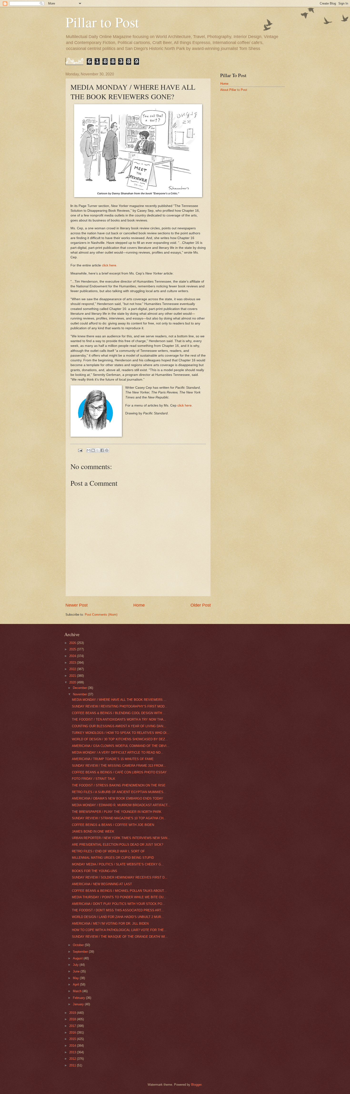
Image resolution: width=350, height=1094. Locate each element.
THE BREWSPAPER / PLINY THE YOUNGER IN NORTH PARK (116, 812)
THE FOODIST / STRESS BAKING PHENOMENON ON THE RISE (118, 785)
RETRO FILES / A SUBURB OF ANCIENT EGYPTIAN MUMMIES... (119, 792)
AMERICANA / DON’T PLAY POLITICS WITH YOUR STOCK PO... (118, 904)
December (80, 688)
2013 (73, 1052)
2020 (73, 682)
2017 (73, 1026)
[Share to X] (97, 450)
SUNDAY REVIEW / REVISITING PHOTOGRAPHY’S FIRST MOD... (119, 706)
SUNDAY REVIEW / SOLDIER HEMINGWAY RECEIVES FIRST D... (119, 877)
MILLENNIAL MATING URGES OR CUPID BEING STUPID (113, 857)
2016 (73, 1032)
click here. (109, 265)
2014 (73, 1045)
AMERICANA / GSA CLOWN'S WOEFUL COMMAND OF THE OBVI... (120, 746)
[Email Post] (80, 450)
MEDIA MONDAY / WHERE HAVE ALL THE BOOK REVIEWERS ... (119, 700)
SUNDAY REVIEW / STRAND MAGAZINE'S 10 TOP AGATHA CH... (119, 818)
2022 (73, 669)
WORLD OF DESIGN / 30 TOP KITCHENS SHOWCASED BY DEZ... (120, 739)
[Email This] (88, 450)
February (79, 998)
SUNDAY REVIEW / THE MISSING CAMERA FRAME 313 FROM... (119, 765)
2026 (73, 643)
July (76, 964)
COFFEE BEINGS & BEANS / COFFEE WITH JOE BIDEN (113, 825)
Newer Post (76, 605)
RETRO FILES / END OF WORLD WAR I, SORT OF (108, 851)
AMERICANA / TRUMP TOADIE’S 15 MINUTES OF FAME (113, 759)
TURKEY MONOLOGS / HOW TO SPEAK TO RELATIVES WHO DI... (120, 733)
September (81, 951)
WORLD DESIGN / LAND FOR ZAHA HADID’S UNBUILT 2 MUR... (118, 917)
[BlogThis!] (93, 450)
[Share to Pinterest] (106, 450)
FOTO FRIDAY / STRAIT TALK (93, 778)
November (80, 694)
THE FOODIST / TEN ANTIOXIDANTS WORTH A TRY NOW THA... (119, 719)
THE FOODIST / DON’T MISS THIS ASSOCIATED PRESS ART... (118, 910)
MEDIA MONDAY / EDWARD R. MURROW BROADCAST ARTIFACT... (121, 805)
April (76, 984)
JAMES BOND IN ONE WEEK (93, 831)
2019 (73, 1013)
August (78, 958)
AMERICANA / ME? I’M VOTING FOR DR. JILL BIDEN (110, 923)
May (76, 978)
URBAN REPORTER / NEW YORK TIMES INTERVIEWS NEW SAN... (121, 838)
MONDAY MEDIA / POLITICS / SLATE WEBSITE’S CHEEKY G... (118, 864)
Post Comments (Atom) (101, 614)
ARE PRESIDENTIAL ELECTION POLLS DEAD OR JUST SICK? (117, 844)
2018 (73, 1019)
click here (184, 405)
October (79, 945)
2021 (73, 675)
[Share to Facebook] (102, 450)
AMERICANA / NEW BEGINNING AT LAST (102, 884)
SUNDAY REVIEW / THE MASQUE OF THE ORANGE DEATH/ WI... (120, 936)
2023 (73, 662)
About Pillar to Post (233, 90)
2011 (73, 1065)
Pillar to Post (102, 21)
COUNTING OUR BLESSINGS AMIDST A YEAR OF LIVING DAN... (119, 726)
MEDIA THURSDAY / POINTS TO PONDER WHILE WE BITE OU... (119, 897)
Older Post (200, 605)
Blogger (196, 1084)
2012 (73, 1058)
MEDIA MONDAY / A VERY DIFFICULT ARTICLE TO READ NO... (117, 752)
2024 (73, 656)
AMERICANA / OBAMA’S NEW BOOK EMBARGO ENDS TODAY (117, 798)
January (79, 1004)
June (76, 971)
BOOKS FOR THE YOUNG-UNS (94, 871)
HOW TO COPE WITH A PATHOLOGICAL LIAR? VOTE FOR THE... (119, 930)
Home (139, 605)
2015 (73, 1039)
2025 (73, 649)
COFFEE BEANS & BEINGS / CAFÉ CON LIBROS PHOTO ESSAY (119, 772)
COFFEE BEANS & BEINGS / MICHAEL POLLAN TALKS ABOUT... (119, 891)
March (77, 991)
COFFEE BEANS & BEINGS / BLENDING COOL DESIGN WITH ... (119, 713)
